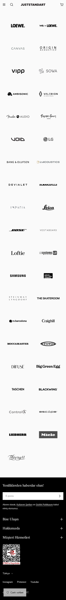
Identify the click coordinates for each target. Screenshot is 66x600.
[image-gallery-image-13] (18, 162)
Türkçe (6, 573)
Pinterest (21, 582)
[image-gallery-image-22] (48, 253)
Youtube (34, 582)
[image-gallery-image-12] (48, 139)
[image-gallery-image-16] (48, 184)
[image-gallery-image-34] (48, 389)
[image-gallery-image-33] (18, 389)
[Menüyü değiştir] (4, 4)
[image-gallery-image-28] (48, 321)
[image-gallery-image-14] (48, 162)
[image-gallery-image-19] (18, 230)
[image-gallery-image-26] (48, 298)
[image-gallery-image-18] (48, 207)
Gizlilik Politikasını (44, 504)
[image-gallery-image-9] (18, 116)
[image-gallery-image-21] (18, 253)
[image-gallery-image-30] (48, 343)
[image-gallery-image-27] (18, 321)
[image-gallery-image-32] (48, 366)
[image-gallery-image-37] (18, 434)
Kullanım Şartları (24, 504)
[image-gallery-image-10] (48, 116)
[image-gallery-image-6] (48, 71)
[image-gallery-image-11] (18, 139)
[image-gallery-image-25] (18, 298)
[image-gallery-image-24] (48, 275)
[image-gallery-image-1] (18, 25)
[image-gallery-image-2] (48, 25)
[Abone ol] (59, 496)
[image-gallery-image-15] (18, 184)
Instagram (8, 582)
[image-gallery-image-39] (18, 457)
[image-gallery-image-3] (18, 48)
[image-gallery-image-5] (18, 71)
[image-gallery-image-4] (48, 48)
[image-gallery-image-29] (18, 343)
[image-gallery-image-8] (48, 94)
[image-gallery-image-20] (48, 230)
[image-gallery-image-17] (18, 207)
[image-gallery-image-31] (18, 366)
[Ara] (10, 4)
